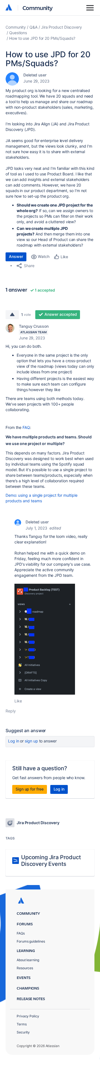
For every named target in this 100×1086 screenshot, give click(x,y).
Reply (11, 711)
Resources (25, 968)
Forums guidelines (31, 941)
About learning (28, 960)
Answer (16, 256)
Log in (13, 741)
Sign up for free (30, 789)
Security (23, 1032)
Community (37, 8)
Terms (22, 1024)
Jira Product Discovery (61, 27)
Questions (18, 32)
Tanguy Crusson (34, 326)
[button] (44, 639)
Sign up (31, 741)
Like (18, 701)
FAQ (26, 427)
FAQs (21, 933)
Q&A (33, 27)
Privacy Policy (28, 1016)
